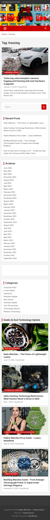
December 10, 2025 (11, 488)
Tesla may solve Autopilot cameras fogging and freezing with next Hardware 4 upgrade (24, 81)
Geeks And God (24, 510)
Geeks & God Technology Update (22, 319)
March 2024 (8, 204)
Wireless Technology (12, 312)
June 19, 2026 (9, 360)
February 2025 (9, 192)
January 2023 (9, 246)
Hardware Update (11, 72)
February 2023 (9, 243)
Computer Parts (10, 287)
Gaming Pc (8, 293)
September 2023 (10, 222)
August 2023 (9, 225)
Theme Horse (28, 513)
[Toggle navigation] (5, 28)
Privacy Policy (38, 510)
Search (44, 107)
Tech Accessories (11, 306)
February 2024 (9, 207)
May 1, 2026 (8, 402)
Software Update (10, 302)
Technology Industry (12, 309)
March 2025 (8, 189)
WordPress (32, 516)
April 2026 (8, 174)
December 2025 (10, 177)
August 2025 (9, 180)
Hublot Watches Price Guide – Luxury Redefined (23, 136)
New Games (8, 299)
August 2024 (9, 201)
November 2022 (10, 252)
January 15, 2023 (10, 87)
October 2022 (9, 255)
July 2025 (7, 183)
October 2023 (9, 219)
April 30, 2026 (9, 444)
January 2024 (9, 210)
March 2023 (8, 240)
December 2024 (10, 195)
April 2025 (8, 186)
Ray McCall (22, 87)
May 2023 (7, 234)
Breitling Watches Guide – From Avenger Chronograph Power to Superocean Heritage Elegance (21, 143)
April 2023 (8, 237)
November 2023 (10, 216)
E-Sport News (9, 290)
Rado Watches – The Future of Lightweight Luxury (24, 123)
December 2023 (10, 213)
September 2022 (10, 258)
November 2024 (10, 198)
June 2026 (8, 168)
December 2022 (10, 249)
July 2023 (7, 228)
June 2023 (8, 231)
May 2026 (7, 171)
